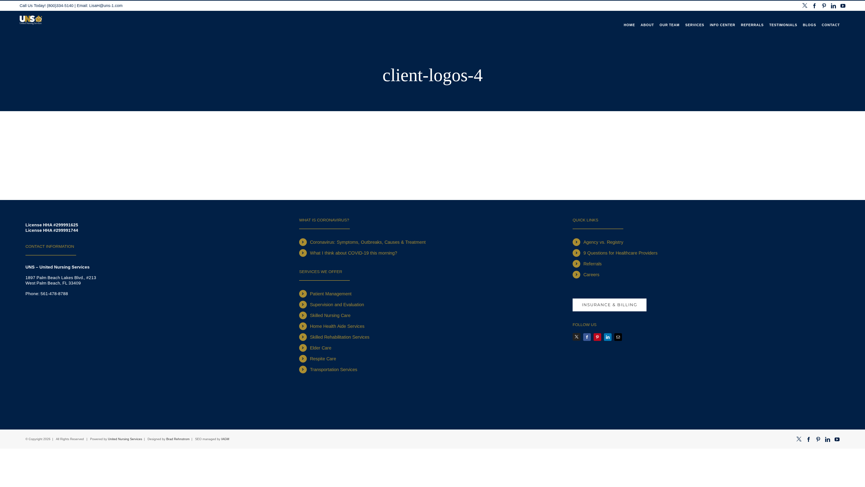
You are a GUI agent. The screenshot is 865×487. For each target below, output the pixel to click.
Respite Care (323, 358)
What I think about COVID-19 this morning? (353, 252)
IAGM (225, 439)
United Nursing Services (125, 439)
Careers (591, 274)
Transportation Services (333, 369)
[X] (576, 337)
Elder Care (320, 347)
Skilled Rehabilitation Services (339, 337)
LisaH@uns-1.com (106, 5)
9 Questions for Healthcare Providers (620, 252)
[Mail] (618, 337)
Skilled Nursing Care (330, 315)
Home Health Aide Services (337, 326)
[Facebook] (587, 337)
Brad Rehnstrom (178, 439)
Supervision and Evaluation (337, 304)
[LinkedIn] (608, 337)
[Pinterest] (597, 337)
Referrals (592, 263)
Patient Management (331, 293)
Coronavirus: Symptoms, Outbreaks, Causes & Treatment (368, 242)
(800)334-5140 (61, 5)
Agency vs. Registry (603, 242)
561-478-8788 (54, 293)
